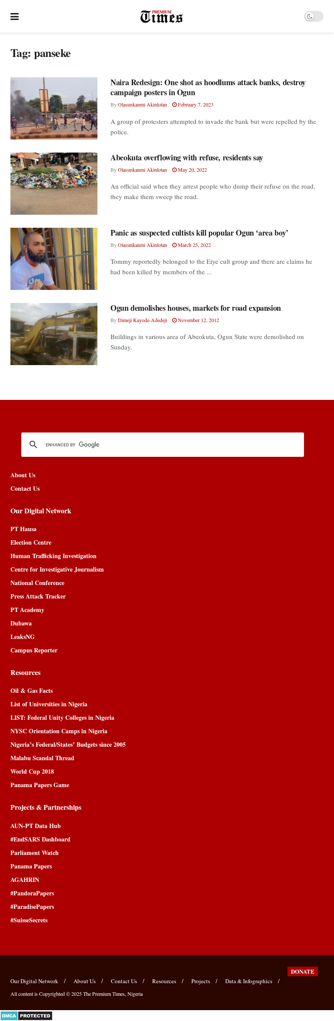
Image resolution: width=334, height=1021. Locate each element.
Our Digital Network (34, 981)
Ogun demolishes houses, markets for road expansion (195, 307)
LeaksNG (22, 636)
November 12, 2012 (198, 319)
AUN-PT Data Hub (35, 825)
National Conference (37, 582)
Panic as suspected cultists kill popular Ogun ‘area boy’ (199, 232)
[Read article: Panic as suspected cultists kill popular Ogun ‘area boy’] (53, 259)
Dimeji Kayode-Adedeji (142, 319)
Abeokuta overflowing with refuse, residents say (186, 157)
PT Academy (27, 609)
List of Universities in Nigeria (48, 703)
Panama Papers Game (39, 784)
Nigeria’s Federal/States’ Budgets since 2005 (68, 744)
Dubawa (21, 623)
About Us (22, 474)
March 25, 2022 (194, 244)
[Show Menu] (14, 16)
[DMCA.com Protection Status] (26, 1015)
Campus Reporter (33, 650)
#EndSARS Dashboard (40, 839)
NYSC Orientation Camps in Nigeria (58, 730)
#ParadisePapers (32, 906)
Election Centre (30, 542)
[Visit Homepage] (161, 16)
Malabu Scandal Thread (42, 757)
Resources (164, 981)
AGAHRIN (24, 879)
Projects (200, 981)
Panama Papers (31, 866)
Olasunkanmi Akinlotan (142, 104)
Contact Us (25, 488)
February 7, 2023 (195, 104)
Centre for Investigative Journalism (57, 569)
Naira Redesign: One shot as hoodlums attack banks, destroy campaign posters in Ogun (208, 87)
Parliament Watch (34, 852)
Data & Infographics (248, 981)
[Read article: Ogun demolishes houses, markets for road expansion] (53, 334)
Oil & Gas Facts (31, 690)
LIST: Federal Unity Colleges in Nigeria (62, 717)
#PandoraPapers (32, 893)
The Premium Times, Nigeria (113, 993)
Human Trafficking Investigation (53, 555)
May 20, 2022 (192, 169)
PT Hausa (23, 528)
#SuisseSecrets (28, 920)
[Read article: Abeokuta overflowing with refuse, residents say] (53, 184)
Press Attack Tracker (38, 596)
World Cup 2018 (32, 771)
